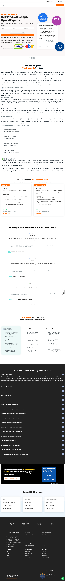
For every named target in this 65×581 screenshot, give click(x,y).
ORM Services (28, 505)
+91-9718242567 (61, 1)
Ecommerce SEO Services (9, 502)
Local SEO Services (7, 505)
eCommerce (41, 78)
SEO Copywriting (50, 508)
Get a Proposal (60, 4)
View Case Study (6, 213)
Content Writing (50, 505)
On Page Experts (7, 508)
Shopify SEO (28, 502)
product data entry (20, 71)
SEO (58, 164)
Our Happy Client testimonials (11, 478)
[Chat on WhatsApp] (62, 578)
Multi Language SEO (29, 508)
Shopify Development (51, 499)
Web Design (49, 502)
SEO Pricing (27, 499)
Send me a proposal (17, 35)
